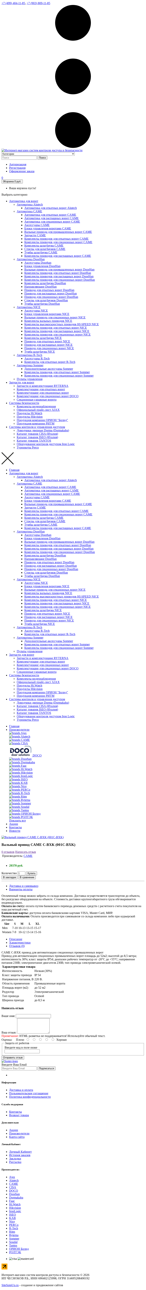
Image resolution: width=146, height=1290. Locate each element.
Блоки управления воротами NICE (46, 314)
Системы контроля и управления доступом (37, 427)
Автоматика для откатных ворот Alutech (50, 208)
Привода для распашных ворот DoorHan (50, 293)
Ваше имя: (8, 1016)
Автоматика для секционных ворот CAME (52, 221)
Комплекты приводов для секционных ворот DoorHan (59, 279)
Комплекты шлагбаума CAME (43, 245)
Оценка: (7, 1039)
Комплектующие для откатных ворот (41, 389)
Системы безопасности (24, 403)
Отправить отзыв (13, 1057)
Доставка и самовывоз (23, 886)
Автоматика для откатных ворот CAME (50, 214)
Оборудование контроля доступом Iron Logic (46, 444)
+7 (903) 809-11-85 (38, 3)
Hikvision (15, 1207)
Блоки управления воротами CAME (47, 228)
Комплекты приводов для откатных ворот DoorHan (57, 273)
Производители (19, 729)
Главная (14, 470)
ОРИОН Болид (19, 1248)
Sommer (14, 1238)
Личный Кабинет (20, 1151)
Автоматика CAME (29, 211)
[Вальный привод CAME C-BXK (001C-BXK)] (33, 837)
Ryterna (13, 1235)
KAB (12, 1218)
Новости (14, 830)
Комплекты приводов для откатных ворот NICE (55, 327)
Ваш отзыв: (9, 1032)
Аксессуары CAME (37, 225)
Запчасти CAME (35, 235)
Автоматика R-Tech (29, 355)
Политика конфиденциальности (30, 1096)
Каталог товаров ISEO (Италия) (37, 437)
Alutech (14, 1180)
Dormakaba (16, 1197)
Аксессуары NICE (36, 310)
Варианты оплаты (21, 889)
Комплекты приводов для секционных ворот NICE (57, 334)
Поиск (42, 157)
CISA (12, 1187)
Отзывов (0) (17, 946)
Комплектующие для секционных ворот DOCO (48, 396)
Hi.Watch (15, 1204)
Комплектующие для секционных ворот (43, 392)
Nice (12, 1221)
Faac (12, 1201)
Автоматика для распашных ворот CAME (51, 218)
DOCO (13, 1190)
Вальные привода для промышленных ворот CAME (58, 231)
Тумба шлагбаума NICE (39, 351)
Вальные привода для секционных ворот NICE (55, 317)
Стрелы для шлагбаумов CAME (44, 249)
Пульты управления (29, 379)
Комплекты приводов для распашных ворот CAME (57, 255)
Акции (13, 824)
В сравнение (27, 877)
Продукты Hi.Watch (29, 413)
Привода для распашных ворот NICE (48, 344)
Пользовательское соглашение (28, 1093)
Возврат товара (19, 1115)
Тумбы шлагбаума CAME (40, 252)
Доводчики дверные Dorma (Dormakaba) (43, 430)
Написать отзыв (25, 851)
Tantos (13, 1245)
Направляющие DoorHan (40, 286)
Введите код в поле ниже (21, 1047)
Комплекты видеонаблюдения (36, 406)
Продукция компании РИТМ (35, 423)
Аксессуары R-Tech (37, 358)
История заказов (19, 1155)
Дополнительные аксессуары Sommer (48, 368)
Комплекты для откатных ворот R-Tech (49, 362)
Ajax (12, 1177)
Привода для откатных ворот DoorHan (49, 290)
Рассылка (15, 1162)
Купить (32, 873)
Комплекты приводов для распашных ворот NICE (56, 331)
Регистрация (17, 167)
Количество (9, 873)
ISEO (12, 1214)
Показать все (17, 820)
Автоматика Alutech (30, 204)
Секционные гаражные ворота (36, 399)
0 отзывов (8, 851)
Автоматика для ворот (23, 201)
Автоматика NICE (28, 307)
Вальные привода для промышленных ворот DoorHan (59, 269)
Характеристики (20, 942)
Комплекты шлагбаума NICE (43, 338)
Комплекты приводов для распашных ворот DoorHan (59, 276)
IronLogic (15, 1211)
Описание (15, 939)
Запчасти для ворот (21, 382)
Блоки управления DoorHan (42, 266)
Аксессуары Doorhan (37, 262)
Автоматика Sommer (30, 365)
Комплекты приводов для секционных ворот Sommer (59, 375)
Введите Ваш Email (14, 1064)
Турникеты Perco (28, 447)
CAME (28, 855)
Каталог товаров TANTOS (34, 440)
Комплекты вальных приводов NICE (48, 320)
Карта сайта (17, 1136)
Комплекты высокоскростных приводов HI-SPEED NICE (61, 324)
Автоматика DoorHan (31, 259)
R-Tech (13, 1228)
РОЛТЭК (15, 1252)
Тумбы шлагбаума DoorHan (42, 303)
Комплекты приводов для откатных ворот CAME (56, 238)
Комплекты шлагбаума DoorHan (45, 283)
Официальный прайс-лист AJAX (38, 409)
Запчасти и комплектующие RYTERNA (42, 385)
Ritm (12, 1231)
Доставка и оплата (21, 1090)
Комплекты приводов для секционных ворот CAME (58, 242)
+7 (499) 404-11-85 (13, 3)
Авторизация (17, 164)
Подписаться (46, 1068)
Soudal (13, 1242)
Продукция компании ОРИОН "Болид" (42, 420)
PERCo (13, 1224)
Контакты (15, 827)
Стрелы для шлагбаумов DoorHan (46, 300)
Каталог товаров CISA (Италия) (37, 433)
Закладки (15, 1158)
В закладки (9, 877)
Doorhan (14, 1194)
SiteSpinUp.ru (10, 1285)
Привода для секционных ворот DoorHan (51, 296)
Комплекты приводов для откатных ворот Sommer (57, 372)
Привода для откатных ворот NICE (47, 341)
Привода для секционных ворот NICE (49, 348)
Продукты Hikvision (30, 416)
